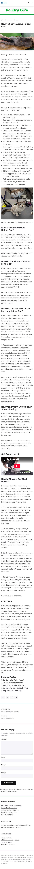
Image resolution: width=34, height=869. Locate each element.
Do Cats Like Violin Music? (13, 680)
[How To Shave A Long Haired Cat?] (17, 41)
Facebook (12, 844)
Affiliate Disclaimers (7, 840)
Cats (17, 20)
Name (3, 757)
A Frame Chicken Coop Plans (10, 810)
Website (3, 772)
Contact (9, 838)
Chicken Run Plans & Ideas (9, 808)
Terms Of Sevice (6, 842)
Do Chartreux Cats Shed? (13, 683)
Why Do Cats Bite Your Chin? (14, 685)
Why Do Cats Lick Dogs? (12, 691)
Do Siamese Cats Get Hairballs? (15, 688)
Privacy (17, 840)
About (3, 838)
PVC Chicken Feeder (7, 814)
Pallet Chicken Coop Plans (9, 812)
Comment (4, 739)
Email (3, 765)
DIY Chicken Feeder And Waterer (11, 805)
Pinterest (4, 844)
